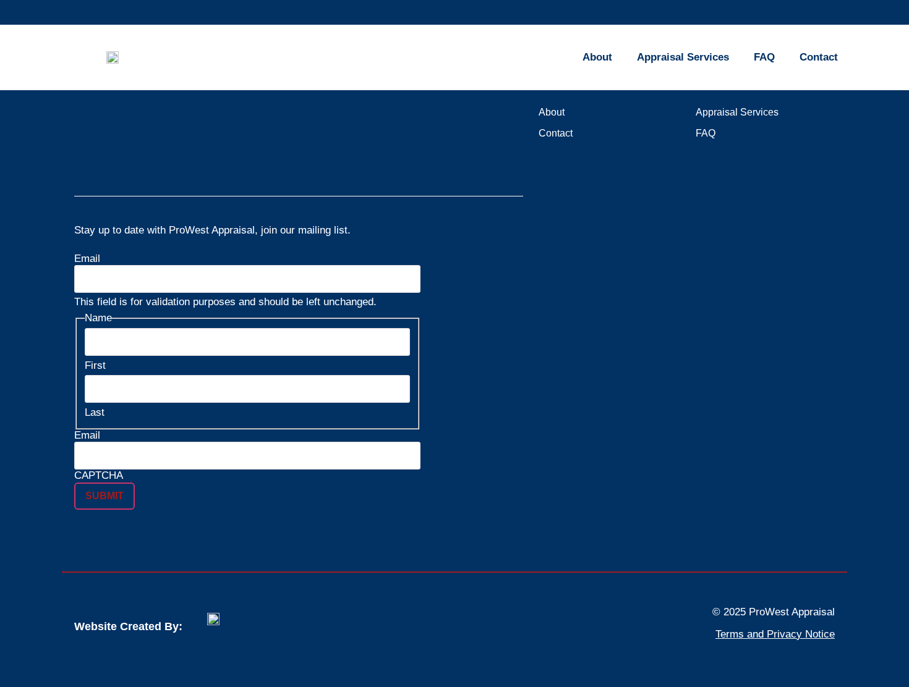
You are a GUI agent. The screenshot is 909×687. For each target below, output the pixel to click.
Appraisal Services (683, 57)
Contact (819, 57)
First (95, 365)
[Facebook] (116, 161)
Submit (104, 496)
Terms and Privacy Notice (775, 634)
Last (95, 412)
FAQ (764, 57)
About (597, 57)
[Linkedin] (83, 161)
